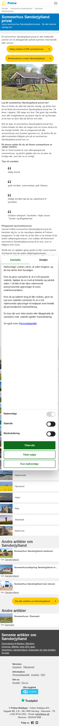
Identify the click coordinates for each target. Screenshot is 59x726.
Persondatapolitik (21, 674)
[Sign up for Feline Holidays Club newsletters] (37, 722)
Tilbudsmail (28, 667)
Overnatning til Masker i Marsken (18, 643)
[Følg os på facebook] (32, 722)
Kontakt (16, 682)
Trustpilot (29, 700)
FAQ (43, 674)
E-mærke (29, 691)
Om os (25, 682)
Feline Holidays (29, 3)
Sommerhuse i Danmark (26, 616)
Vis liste (5, 653)
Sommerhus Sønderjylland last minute (34, 584)
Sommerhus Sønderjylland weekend (33, 551)
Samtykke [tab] (15, 259)
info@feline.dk (42, 714)
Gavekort (17, 667)
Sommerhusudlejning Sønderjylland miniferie (36, 567)
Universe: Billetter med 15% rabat (18, 646)
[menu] (55, 3)
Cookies (35, 674)
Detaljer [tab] (43, 259)
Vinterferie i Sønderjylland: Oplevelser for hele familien (29, 650)
